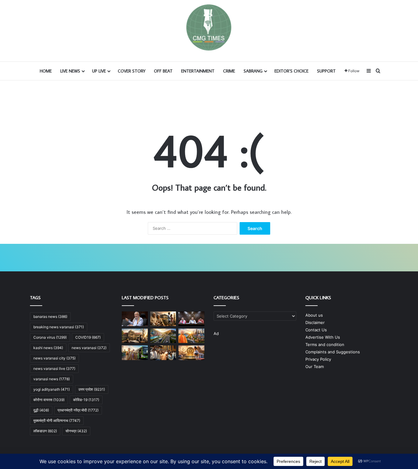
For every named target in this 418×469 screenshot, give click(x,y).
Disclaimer (315, 322)
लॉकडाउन (45, 431)
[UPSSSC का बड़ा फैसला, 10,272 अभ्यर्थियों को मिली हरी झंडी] (191, 352)
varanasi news (51, 379)
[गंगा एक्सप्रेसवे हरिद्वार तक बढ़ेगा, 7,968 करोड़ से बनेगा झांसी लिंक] (163, 336)
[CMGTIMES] (209, 27)
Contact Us (316, 329)
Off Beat (163, 71)
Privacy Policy (318, 359)
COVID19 (88, 337)
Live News (70, 71)
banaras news (50, 316)
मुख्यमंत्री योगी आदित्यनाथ (56, 420)
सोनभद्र (76, 431)
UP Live (99, 71)
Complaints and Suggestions (332, 351)
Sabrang (253, 71)
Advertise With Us (322, 337)
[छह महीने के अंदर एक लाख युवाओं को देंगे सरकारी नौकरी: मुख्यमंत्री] (163, 352)
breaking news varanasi (58, 327)
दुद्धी (41, 410)
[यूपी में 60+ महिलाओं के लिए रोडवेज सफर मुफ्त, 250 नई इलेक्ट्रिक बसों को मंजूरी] (135, 352)
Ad (216, 333)
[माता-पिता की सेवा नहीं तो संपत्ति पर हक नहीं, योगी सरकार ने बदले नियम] (163, 318)
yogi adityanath (51, 389)
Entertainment (198, 71)
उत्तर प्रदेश (91, 389)
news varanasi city (54, 358)
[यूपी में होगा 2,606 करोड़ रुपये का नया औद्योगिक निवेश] (191, 336)
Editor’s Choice (291, 71)
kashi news (48, 347)
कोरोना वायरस (49, 399)
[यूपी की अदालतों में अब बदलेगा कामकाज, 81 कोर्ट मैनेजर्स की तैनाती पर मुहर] (135, 336)
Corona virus (50, 337)
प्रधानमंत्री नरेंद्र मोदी (78, 410)
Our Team (314, 366)
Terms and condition (324, 344)
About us (314, 315)
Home (46, 71)
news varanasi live (54, 368)
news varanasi (89, 347)
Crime (229, 71)
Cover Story (131, 71)
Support (326, 71)
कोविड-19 (86, 399)
